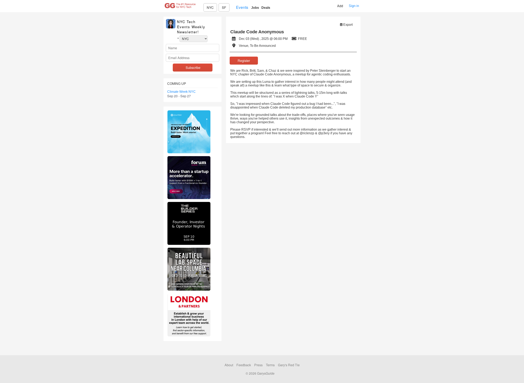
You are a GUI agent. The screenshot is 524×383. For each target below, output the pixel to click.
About (229, 365)
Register (244, 60)
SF (224, 7)
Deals (265, 7)
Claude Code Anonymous (257, 31)
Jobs (255, 7)
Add (340, 5)
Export (347, 24)
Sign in (354, 6)
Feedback (243, 365)
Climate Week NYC (181, 91)
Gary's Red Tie (289, 365)
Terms (270, 365)
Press (258, 365)
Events (242, 7)
